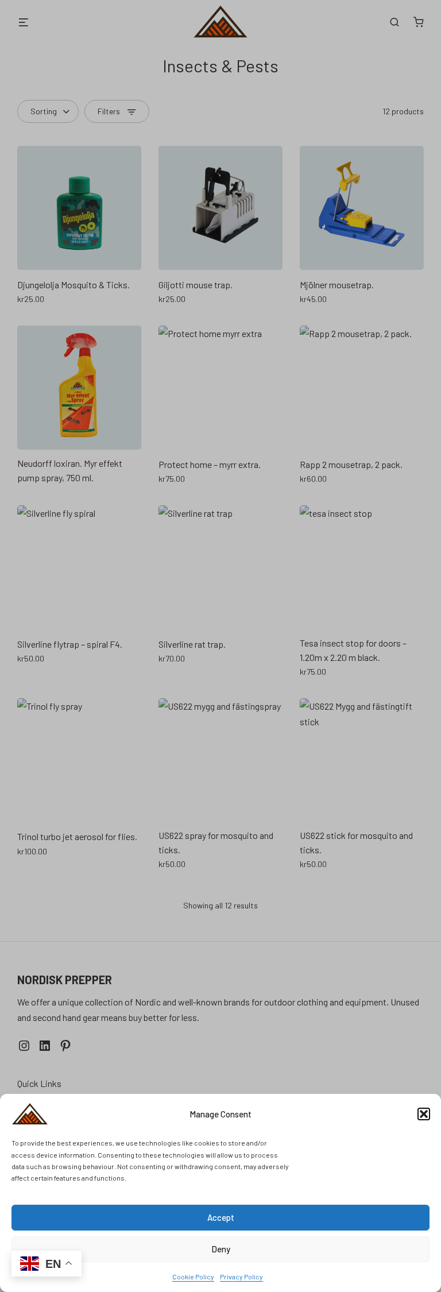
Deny (220, 1249)
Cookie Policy (193, 1276)
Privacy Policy (241, 1276)
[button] (424, 1114)
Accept (220, 1217)
